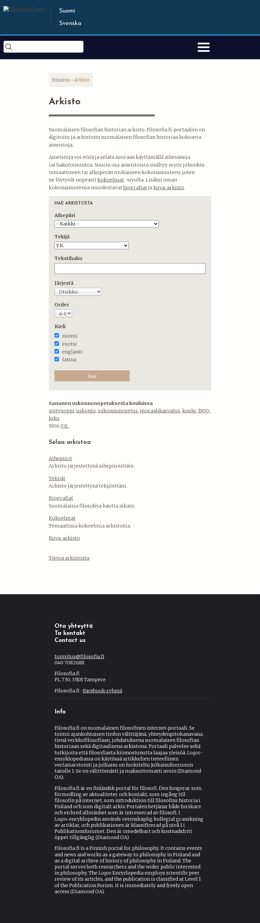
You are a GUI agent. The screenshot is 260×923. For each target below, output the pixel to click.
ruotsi (69, 344)
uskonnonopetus (118, 411)
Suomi (67, 11)
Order (62, 305)
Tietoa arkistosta (69, 558)
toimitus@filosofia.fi (79, 656)
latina (69, 360)
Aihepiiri (65, 215)
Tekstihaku (68, 258)
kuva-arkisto (168, 188)
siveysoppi (61, 411)
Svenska (70, 24)
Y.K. (65, 426)
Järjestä (64, 283)
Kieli (60, 326)
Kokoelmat (62, 518)
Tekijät (57, 478)
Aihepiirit (60, 458)
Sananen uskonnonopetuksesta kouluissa (101, 403)
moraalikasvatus (160, 411)
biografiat (135, 188)
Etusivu (61, 80)
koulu (189, 411)
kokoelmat (111, 180)
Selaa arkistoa (70, 442)
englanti (72, 352)
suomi (70, 336)
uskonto (86, 411)
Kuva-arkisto (64, 538)
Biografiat (61, 498)
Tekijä (62, 237)
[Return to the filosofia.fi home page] (24, 9)
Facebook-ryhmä (102, 691)
